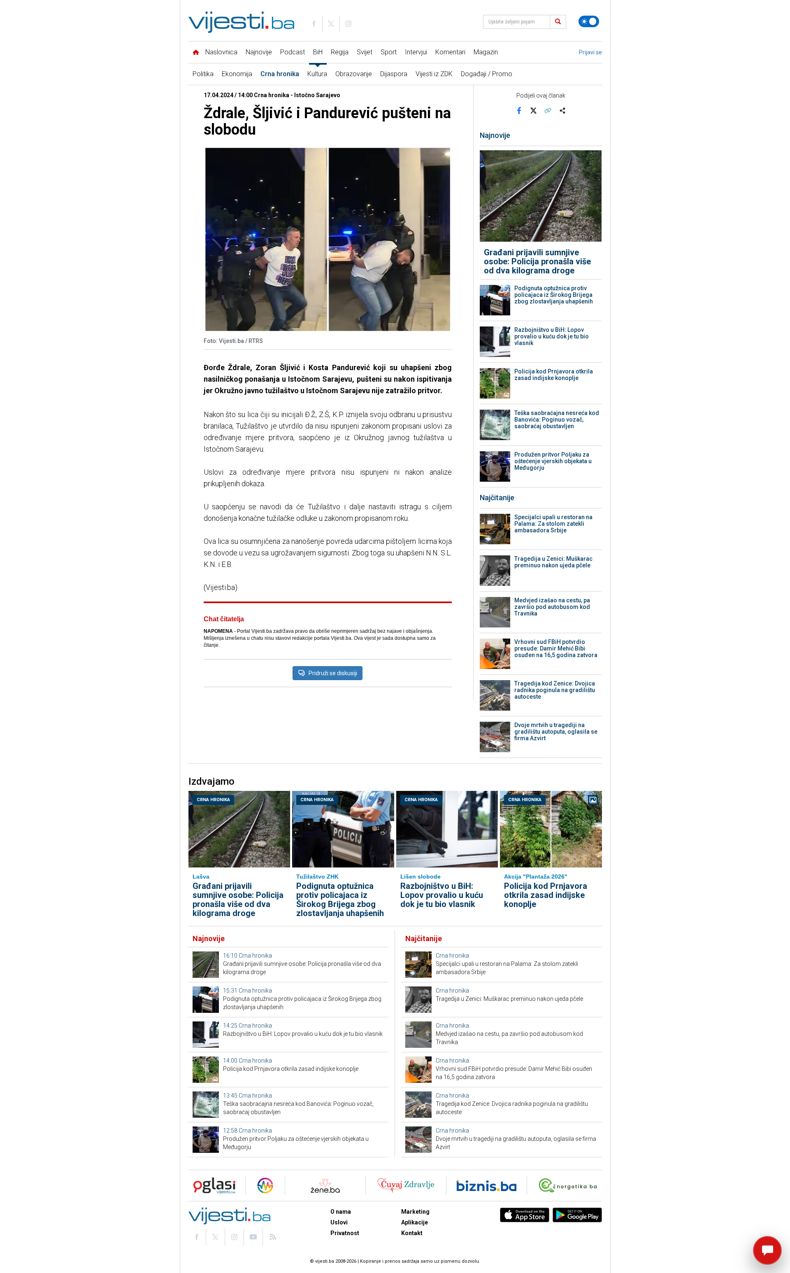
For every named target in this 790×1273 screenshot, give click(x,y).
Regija (340, 52)
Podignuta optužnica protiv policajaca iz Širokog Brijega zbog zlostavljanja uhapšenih (553, 295)
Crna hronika (279, 74)
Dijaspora (393, 74)
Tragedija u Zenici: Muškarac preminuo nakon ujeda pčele (553, 562)
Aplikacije (414, 1222)
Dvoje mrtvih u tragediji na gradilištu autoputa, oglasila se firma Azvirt (555, 731)
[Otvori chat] (767, 1250)
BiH (318, 52)
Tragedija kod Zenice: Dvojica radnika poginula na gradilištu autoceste (554, 690)
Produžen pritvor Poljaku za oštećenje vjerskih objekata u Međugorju (553, 461)
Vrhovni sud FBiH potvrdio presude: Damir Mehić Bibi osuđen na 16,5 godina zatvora (555, 648)
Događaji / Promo (486, 74)
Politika (203, 74)
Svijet (364, 52)
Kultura (317, 74)
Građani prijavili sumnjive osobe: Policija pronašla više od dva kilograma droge (537, 261)
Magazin (486, 52)
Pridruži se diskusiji (333, 673)
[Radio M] (211, 1185)
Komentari (450, 52)
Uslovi (339, 1222)
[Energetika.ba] (569, 1185)
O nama (340, 1211)
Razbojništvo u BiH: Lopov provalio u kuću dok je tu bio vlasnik (551, 336)
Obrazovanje (353, 74)
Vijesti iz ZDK (434, 74)
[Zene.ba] (325, 1185)
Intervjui (416, 52)
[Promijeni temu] (589, 21)
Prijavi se (590, 52)
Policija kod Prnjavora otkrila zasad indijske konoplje (553, 374)
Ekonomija (237, 74)
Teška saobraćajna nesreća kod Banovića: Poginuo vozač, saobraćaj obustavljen (556, 419)
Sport (389, 52)
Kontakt (412, 1233)
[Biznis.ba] (486, 1185)
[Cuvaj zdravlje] (406, 1185)
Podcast (292, 52)
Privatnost (344, 1233)
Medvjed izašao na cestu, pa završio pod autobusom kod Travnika (552, 607)
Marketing (415, 1211)
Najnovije (259, 52)
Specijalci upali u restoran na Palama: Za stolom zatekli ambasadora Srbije (553, 524)
